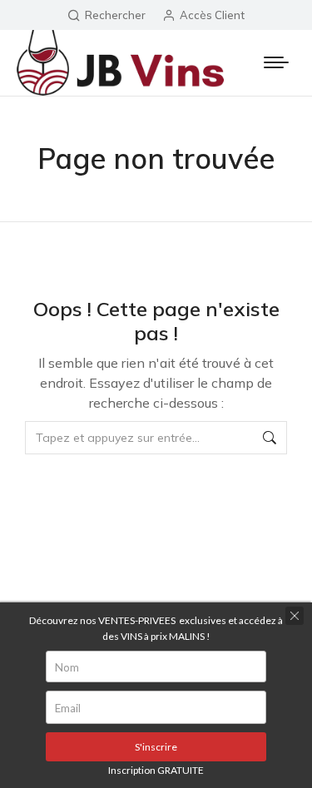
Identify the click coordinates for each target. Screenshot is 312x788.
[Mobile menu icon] (276, 62)
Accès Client (212, 15)
